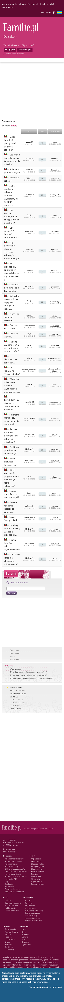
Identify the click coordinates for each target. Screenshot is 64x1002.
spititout (55, 506)
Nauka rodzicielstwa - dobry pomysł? (11, 494)
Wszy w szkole (15, 669)
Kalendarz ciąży (11, 864)
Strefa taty (35, 879)
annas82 (29, 142)
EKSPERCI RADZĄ (17, 691)
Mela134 (29, 249)
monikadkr (55, 346)
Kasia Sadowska (54, 359)
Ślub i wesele (36, 869)
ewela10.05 (29, 402)
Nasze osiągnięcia (32, 918)
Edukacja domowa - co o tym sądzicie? (11, 287)
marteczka (55, 419)
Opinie (8, 900)
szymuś (55, 518)
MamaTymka (55, 195)
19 (42, 335)
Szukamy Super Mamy (54, 370)
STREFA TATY (15, 709)
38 (42, 544)
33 (42, 250)
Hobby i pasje (10, 908)
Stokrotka (55, 170)
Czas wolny (9, 949)
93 (42, 143)
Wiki (23, 939)
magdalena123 (55, 402)
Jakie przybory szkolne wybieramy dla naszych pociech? (31, 678)
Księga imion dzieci (13, 874)
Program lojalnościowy (34, 910)
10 (42, 385)
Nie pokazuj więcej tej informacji (45, 987)
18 (42, 179)
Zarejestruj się (24, 49)
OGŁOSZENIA (16, 687)
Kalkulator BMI (11, 879)
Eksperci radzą (37, 864)
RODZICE (14, 697)
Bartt (29, 493)
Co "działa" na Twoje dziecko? (12, 370)
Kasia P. (29, 178)
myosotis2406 (29, 418)
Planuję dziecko (37, 871)
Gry (6, 881)
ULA (29, 334)
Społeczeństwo (11, 905)
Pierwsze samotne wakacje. (11, 317)
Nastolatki (16, 706)
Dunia (55, 385)
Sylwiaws (54, 250)
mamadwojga (55, 302)
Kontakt (28, 900)
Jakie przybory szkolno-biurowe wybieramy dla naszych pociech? (11, 195)
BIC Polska (29, 194)
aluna (55, 559)
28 (42, 450)
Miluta (55, 142)
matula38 (29, 316)
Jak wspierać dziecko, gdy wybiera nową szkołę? (28, 675)
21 (42, 346)
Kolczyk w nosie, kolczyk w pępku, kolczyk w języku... (12, 302)
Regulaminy (30, 905)
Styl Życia (9, 947)
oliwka (29, 358)
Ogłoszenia (36, 859)
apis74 (29, 384)
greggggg (55, 287)
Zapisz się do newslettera (13, 53)
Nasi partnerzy (31, 915)
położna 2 (29, 231)
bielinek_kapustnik (29, 370)
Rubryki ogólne (37, 866)
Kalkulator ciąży (11, 866)
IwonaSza (29, 287)
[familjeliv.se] (59, 13)
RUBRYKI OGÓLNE (18, 694)
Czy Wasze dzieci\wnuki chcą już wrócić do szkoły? (11, 216)
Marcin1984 (29, 543)
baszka (55, 334)
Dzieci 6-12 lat (18, 703)
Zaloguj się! (10, 49)
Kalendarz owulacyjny (14, 859)
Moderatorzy (30, 908)
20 (42, 530)
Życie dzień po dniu (13, 903)
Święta (7, 942)
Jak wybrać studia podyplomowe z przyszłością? (28, 672)
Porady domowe (37, 884)
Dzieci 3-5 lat (17, 700)
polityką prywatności (38, 982)
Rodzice (34, 874)
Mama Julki (29, 434)
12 (42, 461)
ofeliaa (54, 316)
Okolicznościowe (12, 910)
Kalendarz (9, 886)
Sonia (29, 215)
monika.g (29, 158)
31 (42, 419)
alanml (54, 435)
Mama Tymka (29, 517)
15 (42, 403)
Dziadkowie (36, 876)
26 (42, 159)
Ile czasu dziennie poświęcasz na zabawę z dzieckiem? (11, 435)
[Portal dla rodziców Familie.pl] (21, 32)
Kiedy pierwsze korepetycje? (10, 461)
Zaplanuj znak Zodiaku (14, 892)
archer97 (54, 159)
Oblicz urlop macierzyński (15, 869)
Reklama (28, 903)
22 (42, 302)
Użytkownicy (36, 881)
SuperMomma (29, 326)
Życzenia (25, 942)
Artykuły (25, 934)
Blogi (24, 932)
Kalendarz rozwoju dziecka (16, 876)
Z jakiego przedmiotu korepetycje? (11, 450)
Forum (5, 121)
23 (42, 195)
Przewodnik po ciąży (13, 861)
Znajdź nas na (46, 12)
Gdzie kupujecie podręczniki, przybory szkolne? (10, 143)
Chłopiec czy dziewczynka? (16, 871)
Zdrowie (8, 944)
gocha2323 (54, 326)
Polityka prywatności (33, 920)
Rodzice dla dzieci (12, 889)
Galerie (25, 937)
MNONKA (29, 449)
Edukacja (9, 884)
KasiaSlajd (55, 449)
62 (42, 171)
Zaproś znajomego (32, 913)
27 (42, 232)
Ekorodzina (36, 861)
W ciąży (8, 934)
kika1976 (29, 170)
